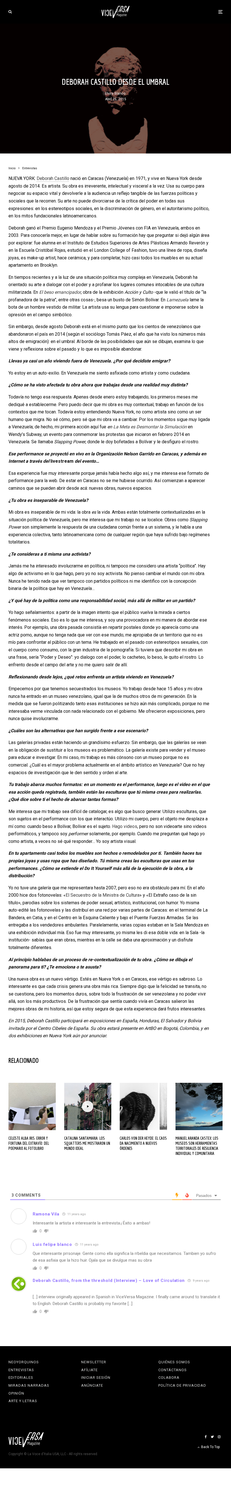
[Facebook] (206, 1436)
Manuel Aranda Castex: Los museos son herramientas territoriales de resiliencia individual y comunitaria (197, 1146)
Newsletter (93, 1362)
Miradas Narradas (28, 1385)
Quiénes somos (174, 1362)
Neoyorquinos (23, 1362)
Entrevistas (21, 1370)
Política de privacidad (182, 1385)
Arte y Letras (22, 1401)
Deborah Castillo (53, 178)
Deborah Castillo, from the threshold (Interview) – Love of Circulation (109, 1280)
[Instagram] (219, 1436)
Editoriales (20, 1377)
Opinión (16, 1393)
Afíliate (89, 1370)
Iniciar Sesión (95, 1377)
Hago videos (124, 826)
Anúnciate (92, 1385)
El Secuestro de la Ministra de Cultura (102, 895)
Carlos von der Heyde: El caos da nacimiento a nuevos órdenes (143, 1143)
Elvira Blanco (115, 93)
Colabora (168, 1377)
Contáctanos (172, 1370)
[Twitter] (212, 1436)
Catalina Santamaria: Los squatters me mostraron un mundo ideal (87, 1143)
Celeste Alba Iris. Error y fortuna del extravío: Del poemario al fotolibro (28, 1143)
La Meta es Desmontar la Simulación (150, 426)
